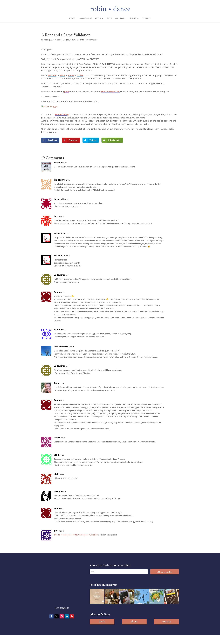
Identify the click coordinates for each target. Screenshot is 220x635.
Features (119, 19)
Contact (146, 19)
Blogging (67, 40)
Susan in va (59, 233)
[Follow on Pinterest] (72, 616)
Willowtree (59, 274)
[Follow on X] (56, 616)
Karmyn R (59, 199)
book (102, 621)
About (98, 19)
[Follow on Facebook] (51, 616)
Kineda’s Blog (62, 114)
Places (133, 19)
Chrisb (57, 437)
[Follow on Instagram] (62, 616)
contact (166, 621)
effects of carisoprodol (63, 535)
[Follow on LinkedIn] (67, 616)
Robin (46, 40)
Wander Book (85, 19)
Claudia (58, 491)
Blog (109, 19)
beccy (57, 216)
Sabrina (58, 162)
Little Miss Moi (61, 346)
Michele (52, 75)
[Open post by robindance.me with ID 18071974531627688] (97, 596)
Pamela (58, 329)
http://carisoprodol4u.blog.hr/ (85, 535)
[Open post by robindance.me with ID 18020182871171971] (171, 596)
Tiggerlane (59, 179)
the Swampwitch (110, 91)
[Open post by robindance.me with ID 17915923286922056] (126, 596)
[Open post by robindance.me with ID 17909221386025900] (112, 596)
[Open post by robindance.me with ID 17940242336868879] (156, 596)
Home (72, 19)
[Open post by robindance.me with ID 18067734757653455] (141, 596)
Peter (71, 75)
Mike (62, 75)
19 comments (91, 40)
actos (57, 530)
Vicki (56, 454)
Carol (56, 383)
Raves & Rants (78, 40)
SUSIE (80, 75)
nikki (56, 474)
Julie (66, 91)
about (134, 621)
